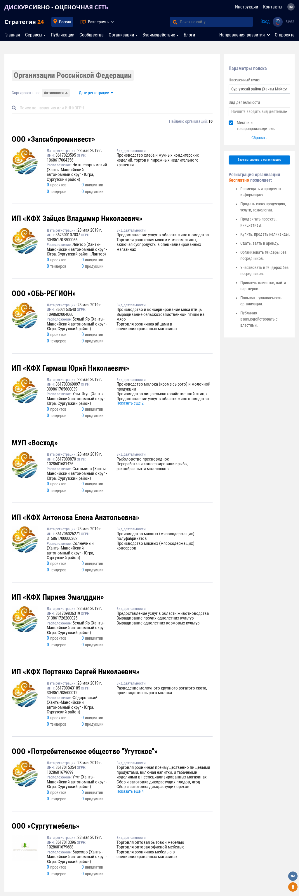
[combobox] (259, 89)
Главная (12, 35)
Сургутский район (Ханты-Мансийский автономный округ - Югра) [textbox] (259, 89)
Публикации (62, 35)
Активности (54, 92)
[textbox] (259, 111)
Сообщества (91, 35)
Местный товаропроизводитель (256, 125)
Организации (121, 35)
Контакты (272, 7)
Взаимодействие (158, 35)
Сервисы (33, 35)
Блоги (189, 35)
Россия (65, 22)
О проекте (285, 35)
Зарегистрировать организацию (259, 160)
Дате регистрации (94, 92)
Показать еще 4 (130, 791)
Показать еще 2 (130, 403)
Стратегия (24, 22)
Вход (265, 21)
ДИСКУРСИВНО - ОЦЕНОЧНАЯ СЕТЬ (56, 7)
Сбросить (259, 137)
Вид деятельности (244, 102)
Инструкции (246, 7)
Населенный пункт (245, 80)
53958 (290, 22)
